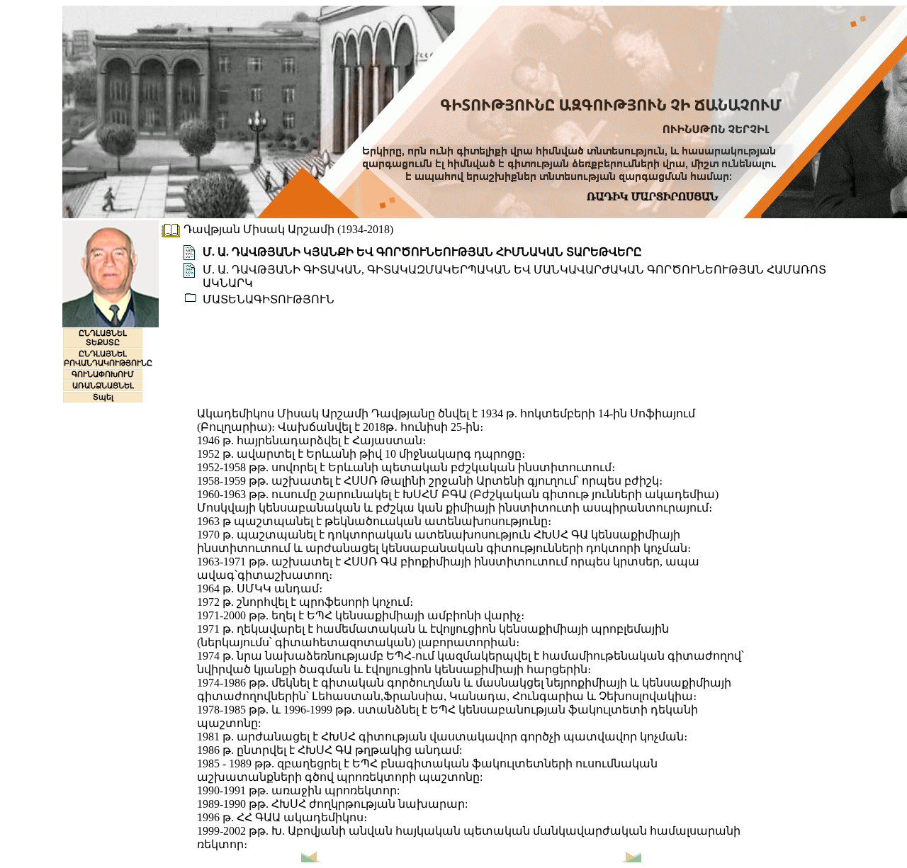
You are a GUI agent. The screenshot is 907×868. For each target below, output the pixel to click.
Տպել (103, 397)
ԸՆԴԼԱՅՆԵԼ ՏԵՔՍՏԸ (103, 337)
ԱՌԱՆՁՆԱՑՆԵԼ (103, 385)
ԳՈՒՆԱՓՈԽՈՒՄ (103, 374)
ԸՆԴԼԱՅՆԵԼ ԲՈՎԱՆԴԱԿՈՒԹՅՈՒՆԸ (108, 358)
